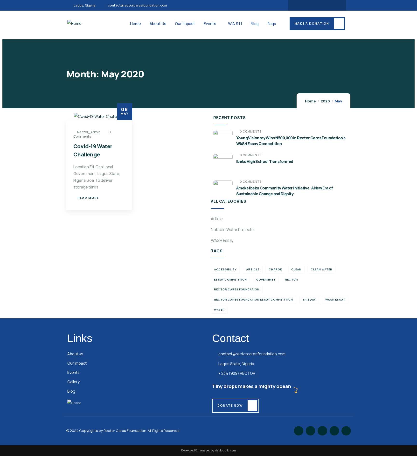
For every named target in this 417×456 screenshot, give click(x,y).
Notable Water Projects (232, 229)
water (219, 309)
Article (217, 218)
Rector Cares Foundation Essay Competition (253, 299)
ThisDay (309, 299)
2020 (325, 101)
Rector (291, 279)
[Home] (74, 23)
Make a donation (311, 23)
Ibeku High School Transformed (264, 161)
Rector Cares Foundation (236, 289)
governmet (266, 279)
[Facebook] (298, 5)
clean (296, 269)
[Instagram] (317, 5)
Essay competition (230, 279)
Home (310, 101)
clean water (321, 269)
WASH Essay (222, 240)
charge (275, 269)
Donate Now (230, 405)
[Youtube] (326, 5)
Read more (88, 198)
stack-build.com (225, 450)
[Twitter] (307, 5)
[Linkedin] (336, 5)
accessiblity (225, 269)
